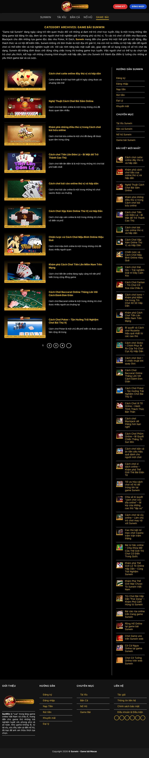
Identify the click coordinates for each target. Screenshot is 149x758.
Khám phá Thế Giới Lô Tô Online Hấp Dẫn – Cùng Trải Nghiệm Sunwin (134, 569)
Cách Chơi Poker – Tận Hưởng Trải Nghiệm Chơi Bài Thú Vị (73, 321)
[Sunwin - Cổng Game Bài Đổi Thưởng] (74, 6)
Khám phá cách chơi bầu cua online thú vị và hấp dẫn (133, 174)
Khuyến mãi (122, 106)
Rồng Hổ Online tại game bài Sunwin (133, 626)
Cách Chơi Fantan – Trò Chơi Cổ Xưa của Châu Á (135, 285)
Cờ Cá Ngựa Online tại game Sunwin (133, 648)
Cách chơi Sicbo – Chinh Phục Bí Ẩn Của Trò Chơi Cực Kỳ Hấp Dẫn (134, 347)
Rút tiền (120, 94)
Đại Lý (119, 100)
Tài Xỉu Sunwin (124, 123)
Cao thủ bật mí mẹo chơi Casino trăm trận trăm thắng (134, 534)
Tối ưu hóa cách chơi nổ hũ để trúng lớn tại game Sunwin (134, 486)
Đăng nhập (122, 83)
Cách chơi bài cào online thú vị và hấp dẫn (73, 183)
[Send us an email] (127, 717)
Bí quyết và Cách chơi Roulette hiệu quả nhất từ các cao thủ (134, 332)
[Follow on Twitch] (142, 717)
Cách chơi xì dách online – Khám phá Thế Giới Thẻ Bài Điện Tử (134, 470)
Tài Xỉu (61, 17)
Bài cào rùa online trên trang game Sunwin (135, 614)
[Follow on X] (121, 717)
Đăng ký (120, 78)
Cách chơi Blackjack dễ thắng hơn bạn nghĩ (133, 422)
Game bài (102, 17)
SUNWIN (45, 17)
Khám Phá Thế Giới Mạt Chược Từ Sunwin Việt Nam (133, 585)
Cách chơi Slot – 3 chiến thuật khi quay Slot (134, 361)
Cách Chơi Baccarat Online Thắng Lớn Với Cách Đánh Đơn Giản (73, 294)
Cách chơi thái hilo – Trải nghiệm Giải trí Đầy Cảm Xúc (134, 271)
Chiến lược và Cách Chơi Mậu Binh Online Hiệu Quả (76, 239)
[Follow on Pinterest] (132, 717)
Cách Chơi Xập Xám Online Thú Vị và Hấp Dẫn (75, 211)
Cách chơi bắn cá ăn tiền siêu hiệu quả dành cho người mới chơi (134, 453)
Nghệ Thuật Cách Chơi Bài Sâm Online (71, 101)
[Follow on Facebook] (116, 717)
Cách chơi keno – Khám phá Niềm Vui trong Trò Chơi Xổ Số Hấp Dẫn (134, 300)
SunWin (6, 714)
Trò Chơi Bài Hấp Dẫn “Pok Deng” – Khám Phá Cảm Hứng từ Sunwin (134, 600)
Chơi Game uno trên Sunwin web (134, 637)
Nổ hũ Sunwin (123, 134)
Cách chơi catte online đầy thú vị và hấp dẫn (75, 73)
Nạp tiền (121, 89)
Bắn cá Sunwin (124, 128)
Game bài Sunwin (125, 140)
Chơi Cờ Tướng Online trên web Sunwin (133, 660)
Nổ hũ (88, 17)
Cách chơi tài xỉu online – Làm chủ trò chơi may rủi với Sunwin (134, 519)
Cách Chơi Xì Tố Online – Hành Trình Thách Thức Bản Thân (134, 407)
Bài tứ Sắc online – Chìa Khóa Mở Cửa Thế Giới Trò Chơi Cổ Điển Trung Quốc (134, 551)
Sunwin (80, 39)
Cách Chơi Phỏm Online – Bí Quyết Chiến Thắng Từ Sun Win (134, 438)
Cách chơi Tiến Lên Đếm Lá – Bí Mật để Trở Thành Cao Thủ (73, 156)
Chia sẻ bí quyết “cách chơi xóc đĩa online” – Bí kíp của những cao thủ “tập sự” (134, 503)
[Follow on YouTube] (137, 717)
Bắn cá (75, 17)
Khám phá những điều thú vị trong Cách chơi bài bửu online (75, 129)
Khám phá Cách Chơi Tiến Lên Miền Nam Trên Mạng (75, 266)
